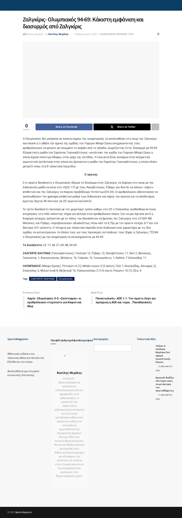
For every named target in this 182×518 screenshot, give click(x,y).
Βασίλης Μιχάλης (58, 34)
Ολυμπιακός (66, 279)
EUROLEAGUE (108, 34)
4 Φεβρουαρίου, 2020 (85, 34)
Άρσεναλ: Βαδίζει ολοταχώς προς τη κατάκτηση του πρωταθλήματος (165, 384)
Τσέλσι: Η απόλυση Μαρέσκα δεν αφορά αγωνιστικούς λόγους (163, 354)
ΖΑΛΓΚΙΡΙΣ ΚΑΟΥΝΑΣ (43, 279)
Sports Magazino (23, 512)
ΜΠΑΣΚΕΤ (121, 34)
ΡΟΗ (131, 34)
